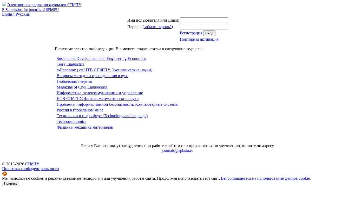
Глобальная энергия (74, 81)
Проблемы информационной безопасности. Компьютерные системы (118, 104)
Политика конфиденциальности (30, 168)
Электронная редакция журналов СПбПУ (41, 7)
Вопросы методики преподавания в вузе (92, 75)
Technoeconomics (71, 121)
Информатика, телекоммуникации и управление (100, 93)
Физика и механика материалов (85, 127)
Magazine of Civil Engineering (82, 87)
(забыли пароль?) (157, 26)
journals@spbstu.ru (177, 150)
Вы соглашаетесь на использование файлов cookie (265, 178)
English (8, 14)
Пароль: (134, 26)
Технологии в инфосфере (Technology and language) (102, 116)
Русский (23, 14)
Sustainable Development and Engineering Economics (101, 58)
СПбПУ (32, 164)
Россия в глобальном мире (80, 110)
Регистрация (191, 33)
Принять (10, 183)
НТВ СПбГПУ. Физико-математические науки (98, 98)
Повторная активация (199, 39)
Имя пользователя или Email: (153, 20)
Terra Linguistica (70, 64)
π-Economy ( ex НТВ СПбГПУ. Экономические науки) (104, 70)
